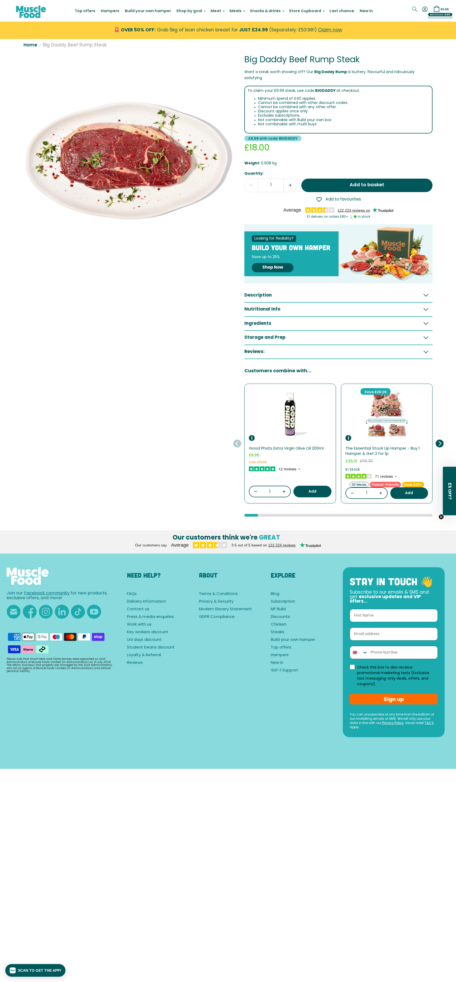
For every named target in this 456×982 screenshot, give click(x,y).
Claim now (330, 30)
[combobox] (359, 652)
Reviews (135, 663)
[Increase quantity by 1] (290, 185)
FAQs (132, 594)
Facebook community (47, 593)
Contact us (138, 609)
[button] (35, 970)
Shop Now (272, 268)
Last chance (342, 11)
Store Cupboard (305, 11)
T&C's (429, 723)
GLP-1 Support (284, 671)
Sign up (394, 699)
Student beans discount (151, 648)
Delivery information (146, 602)
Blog (275, 594)
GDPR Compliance (217, 617)
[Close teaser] (441, 516)
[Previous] (237, 443)
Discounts (280, 617)
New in (277, 663)
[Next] (439, 443)
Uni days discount (144, 640)
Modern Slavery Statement (225, 609)
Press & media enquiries (150, 617)
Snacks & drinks (266, 11)
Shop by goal (189, 11)
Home (30, 45)
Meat (216, 11)
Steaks (277, 632)
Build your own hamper (148, 11)
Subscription (283, 602)
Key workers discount (147, 632)
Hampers (110, 11)
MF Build (278, 609)
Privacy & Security (216, 602)
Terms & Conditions (218, 594)
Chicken (278, 625)
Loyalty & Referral (144, 655)
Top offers (85, 11)
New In (366, 11)
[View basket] (436, 9)
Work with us (139, 625)
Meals (236, 11)
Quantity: (254, 174)
